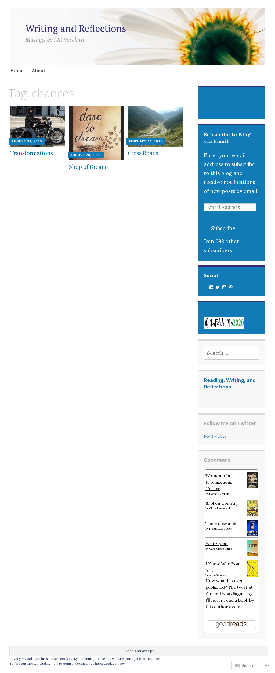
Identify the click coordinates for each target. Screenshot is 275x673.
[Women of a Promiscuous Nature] (252, 486)
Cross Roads (143, 153)
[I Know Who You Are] (252, 575)
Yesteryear (216, 543)
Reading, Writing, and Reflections (230, 383)
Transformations (31, 153)
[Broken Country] (252, 514)
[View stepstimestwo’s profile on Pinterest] (231, 287)
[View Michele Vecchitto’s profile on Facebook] (211, 287)
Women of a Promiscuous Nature (218, 482)
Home (17, 70)
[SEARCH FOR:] (231, 353)
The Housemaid (221, 523)
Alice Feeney (217, 575)
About (38, 70)
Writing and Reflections (76, 28)
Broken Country (221, 503)
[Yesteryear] (252, 554)
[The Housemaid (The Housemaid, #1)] (252, 534)
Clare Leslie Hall (220, 508)
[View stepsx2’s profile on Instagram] (224, 287)
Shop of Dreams (89, 166)
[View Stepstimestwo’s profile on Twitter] (218, 287)
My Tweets (215, 436)
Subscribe (223, 228)
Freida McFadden (220, 528)
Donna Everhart (219, 494)
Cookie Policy (114, 663)
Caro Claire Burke (220, 549)
